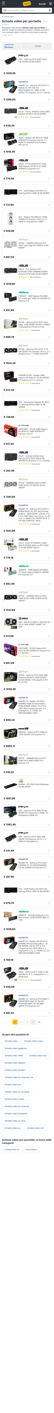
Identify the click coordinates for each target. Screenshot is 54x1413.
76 (39, 1022)
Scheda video (9, 16)
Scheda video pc (13, 1128)
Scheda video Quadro (15, 1070)
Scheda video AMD (14, 1055)
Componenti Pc (12, 1149)
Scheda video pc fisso (15, 1121)
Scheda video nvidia (14, 1099)
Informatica (31, 1149)
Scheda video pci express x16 (19, 1077)
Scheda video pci (13, 1084)
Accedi (42, 4)
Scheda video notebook (16, 1113)
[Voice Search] (50, 10)
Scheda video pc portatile (17, 1092)
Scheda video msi (35, 1128)
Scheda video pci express (17, 1106)
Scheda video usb (37, 1055)
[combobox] (27, 10)
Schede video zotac (33, 1041)
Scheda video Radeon (15, 1063)
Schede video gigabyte (16, 1048)
